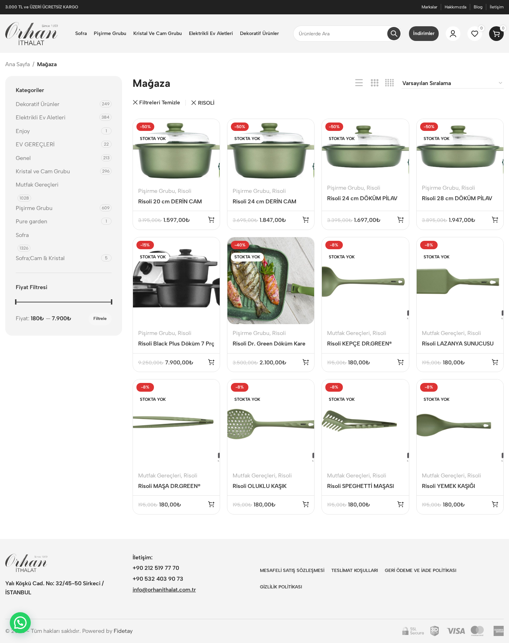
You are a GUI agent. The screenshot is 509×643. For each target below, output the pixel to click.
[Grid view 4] (389, 83)
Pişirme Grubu (34, 208)
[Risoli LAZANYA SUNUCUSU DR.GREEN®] (460, 280)
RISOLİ (206, 103)
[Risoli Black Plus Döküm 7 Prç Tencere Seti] (176, 280)
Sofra (22, 235)
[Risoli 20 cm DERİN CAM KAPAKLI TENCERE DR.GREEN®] (176, 150)
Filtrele (100, 318)
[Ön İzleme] (210, 128)
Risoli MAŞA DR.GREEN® (169, 486)
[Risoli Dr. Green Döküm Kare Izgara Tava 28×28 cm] (270, 280)
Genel (23, 158)
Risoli (184, 191)
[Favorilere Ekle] (210, 142)
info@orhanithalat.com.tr (164, 589)
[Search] (394, 33)
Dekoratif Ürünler (37, 104)
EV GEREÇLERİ (35, 144)
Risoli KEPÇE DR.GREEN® (359, 343)
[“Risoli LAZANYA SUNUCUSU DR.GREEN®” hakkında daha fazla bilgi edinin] (495, 362)
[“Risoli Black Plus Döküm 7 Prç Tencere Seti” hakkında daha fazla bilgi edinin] (211, 362)
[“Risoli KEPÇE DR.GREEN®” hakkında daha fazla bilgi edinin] (400, 362)
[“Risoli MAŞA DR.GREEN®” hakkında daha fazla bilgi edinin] (211, 504)
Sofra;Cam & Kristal (40, 258)
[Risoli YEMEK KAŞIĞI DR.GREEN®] (460, 422)
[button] (20, 622)
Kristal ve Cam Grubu (43, 171)
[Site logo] (31, 33)
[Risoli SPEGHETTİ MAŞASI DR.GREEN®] (365, 422)
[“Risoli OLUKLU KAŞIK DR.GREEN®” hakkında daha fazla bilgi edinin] (306, 504)
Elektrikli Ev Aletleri (40, 117)
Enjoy (23, 131)
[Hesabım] (453, 34)
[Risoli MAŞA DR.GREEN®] (176, 422)
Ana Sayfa (17, 64)
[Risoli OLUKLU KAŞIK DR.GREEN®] (270, 422)
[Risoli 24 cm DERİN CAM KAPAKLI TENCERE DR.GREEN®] (270, 150)
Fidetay (123, 631)
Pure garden (31, 221)
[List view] (359, 83)
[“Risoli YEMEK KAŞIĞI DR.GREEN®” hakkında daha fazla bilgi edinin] (495, 504)
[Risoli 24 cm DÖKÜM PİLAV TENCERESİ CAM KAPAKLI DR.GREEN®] (365, 149)
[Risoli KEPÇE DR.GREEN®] (365, 280)
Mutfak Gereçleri (37, 184)
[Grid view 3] (374, 83)
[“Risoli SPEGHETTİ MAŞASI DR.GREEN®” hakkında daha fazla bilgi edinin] (400, 504)
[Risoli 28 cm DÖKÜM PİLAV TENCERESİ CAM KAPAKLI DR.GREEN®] (460, 149)
